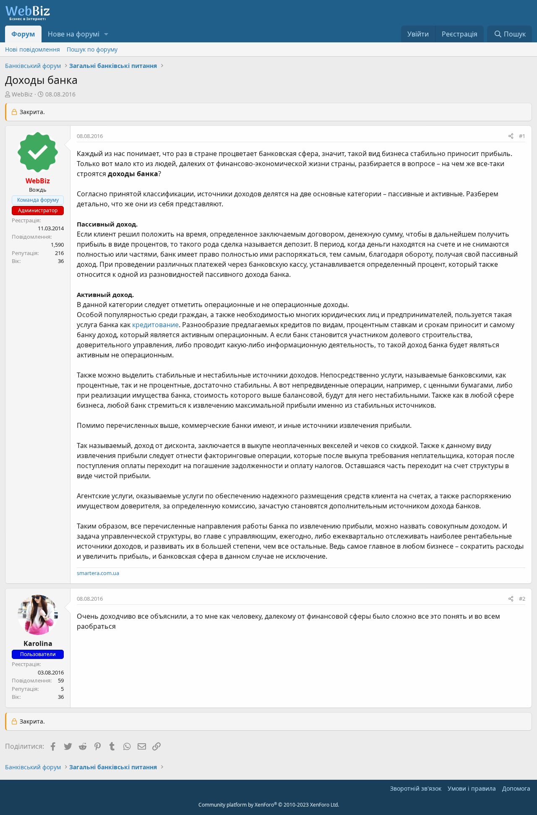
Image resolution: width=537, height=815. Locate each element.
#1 (522, 136)
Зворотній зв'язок (415, 788)
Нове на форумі (73, 34)
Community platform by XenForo (268, 804)
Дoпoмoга (516, 788)
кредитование (155, 324)
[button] (106, 34)
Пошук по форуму (92, 49)
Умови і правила (472, 788)
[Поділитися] (511, 136)
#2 (522, 598)
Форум (23, 34)
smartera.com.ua (98, 573)
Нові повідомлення (32, 49)
